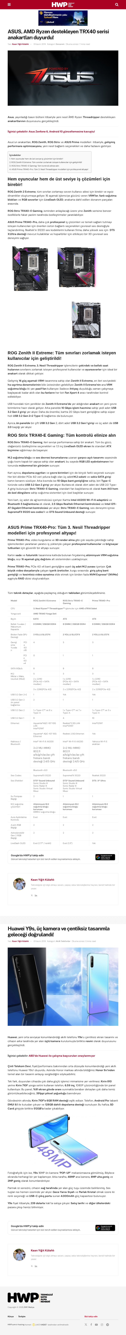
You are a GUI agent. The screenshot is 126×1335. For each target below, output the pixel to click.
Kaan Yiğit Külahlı (20, 44)
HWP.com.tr (13, 1324)
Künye (11, 1316)
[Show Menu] (9, 4)
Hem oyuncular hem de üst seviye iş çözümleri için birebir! (37, 158)
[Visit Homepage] (63, 4)
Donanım (60, 44)
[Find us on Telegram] (107, 1325)
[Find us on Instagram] (102, 1325)
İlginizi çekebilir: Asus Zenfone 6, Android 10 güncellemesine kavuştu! (51, 131)
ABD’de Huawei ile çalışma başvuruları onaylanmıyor (62, 1055)
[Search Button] (116, 4)
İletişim (22, 1316)
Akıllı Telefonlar (63, 941)
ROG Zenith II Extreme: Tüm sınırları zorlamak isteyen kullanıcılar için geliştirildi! (46, 162)
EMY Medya (29, 1307)
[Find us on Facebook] (91, 1325)
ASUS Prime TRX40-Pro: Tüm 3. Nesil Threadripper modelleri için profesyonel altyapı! (50, 169)
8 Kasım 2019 (40, 44)
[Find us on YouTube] (96, 1325)
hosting (21, 1324)
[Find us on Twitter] (86, 1325)
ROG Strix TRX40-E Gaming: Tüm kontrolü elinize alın (35, 165)
